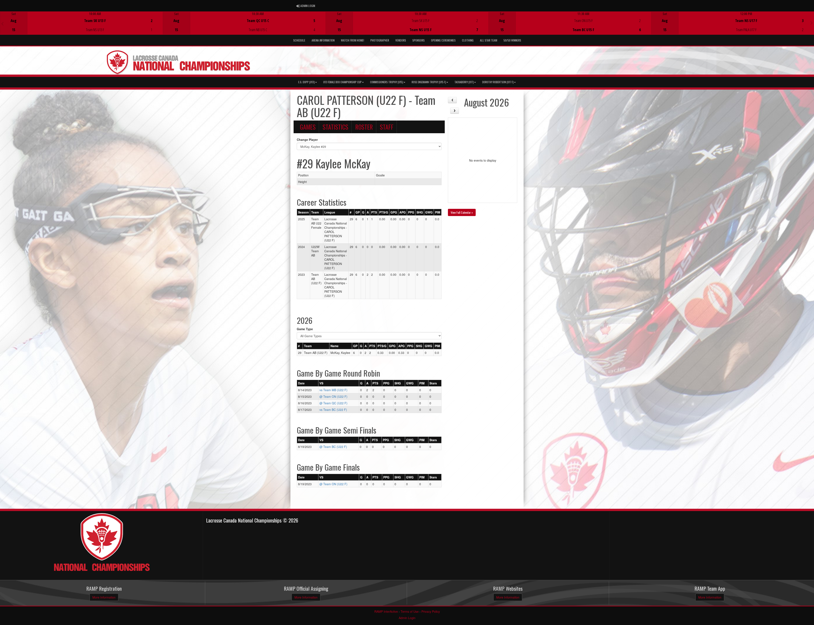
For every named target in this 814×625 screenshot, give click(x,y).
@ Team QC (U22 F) (333, 403)
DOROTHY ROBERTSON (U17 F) (498, 82)
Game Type (305, 329)
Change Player (307, 139)
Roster (364, 126)
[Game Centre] (81, 26)
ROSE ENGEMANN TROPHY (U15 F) (429, 82)
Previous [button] (2, 23)
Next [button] (811, 22)
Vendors (400, 40)
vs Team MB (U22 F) (333, 390)
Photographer (379, 40)
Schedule (299, 40)
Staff (386, 126)
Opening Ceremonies (443, 40)
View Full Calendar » (462, 212)
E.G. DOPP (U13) (306, 82)
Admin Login (407, 618)
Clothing (468, 40)
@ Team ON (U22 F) (333, 396)
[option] (81, 23)
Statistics (335, 126)
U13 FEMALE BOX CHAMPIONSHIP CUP (342, 82)
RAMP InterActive (386, 611)
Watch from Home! (352, 40)
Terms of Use (410, 611)
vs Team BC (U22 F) (333, 409)
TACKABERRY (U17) (464, 82)
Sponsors (418, 40)
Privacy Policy (430, 611)
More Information (104, 597)
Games (308, 126)
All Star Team (488, 40)
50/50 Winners (512, 40)
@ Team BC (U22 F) (333, 447)
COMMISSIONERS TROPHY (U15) (386, 82)
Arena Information (323, 40)
